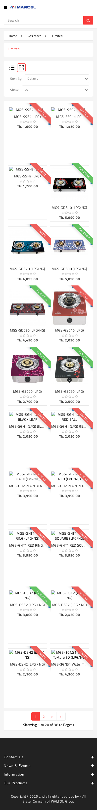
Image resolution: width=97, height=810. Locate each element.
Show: (14, 89)
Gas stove (35, 35)
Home (13, 35)
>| (60, 716)
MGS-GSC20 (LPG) (27, 391)
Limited (57, 35)
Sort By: (16, 78)
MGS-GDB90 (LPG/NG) (69, 268)
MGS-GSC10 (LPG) (69, 330)
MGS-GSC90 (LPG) (69, 391)
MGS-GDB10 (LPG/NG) (69, 207)
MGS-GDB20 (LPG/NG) (27, 268)
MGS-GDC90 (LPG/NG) (27, 330)
